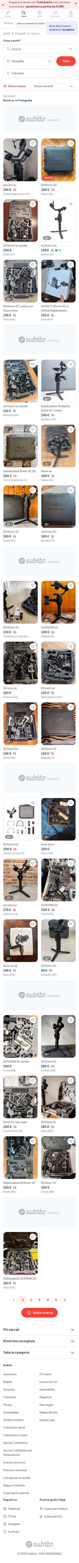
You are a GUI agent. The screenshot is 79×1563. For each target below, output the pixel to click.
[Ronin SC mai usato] (20, 1104)
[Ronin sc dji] (20, 948)
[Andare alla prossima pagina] (65, 1300)
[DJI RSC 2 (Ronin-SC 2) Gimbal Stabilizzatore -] (58, 290)
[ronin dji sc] (58, 826)
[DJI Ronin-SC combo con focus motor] (20, 290)
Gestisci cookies (13, 1420)
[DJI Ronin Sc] (58, 1104)
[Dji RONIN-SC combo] (20, 1043)
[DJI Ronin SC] (58, 514)
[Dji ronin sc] (20, 887)
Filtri (66, 61)
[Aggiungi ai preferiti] (33, 143)
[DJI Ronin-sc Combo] (20, 390)
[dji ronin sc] (20, 167)
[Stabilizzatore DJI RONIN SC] (20, 1260)
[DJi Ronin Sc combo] (20, 228)
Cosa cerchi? (12, 40)
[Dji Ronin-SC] (58, 228)
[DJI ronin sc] (20, 670)
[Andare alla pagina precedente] (14, 1300)
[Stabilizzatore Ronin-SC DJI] (20, 453)
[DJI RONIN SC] (58, 887)
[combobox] (39, 49)
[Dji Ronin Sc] (20, 731)
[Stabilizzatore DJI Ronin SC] (20, 1165)
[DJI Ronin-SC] (58, 167)
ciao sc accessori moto (31, 23)
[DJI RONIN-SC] (58, 609)
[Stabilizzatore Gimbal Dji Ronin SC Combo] (58, 390)
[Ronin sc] (58, 453)
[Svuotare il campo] (70, 49)
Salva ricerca (17, 86)
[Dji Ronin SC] (20, 826)
